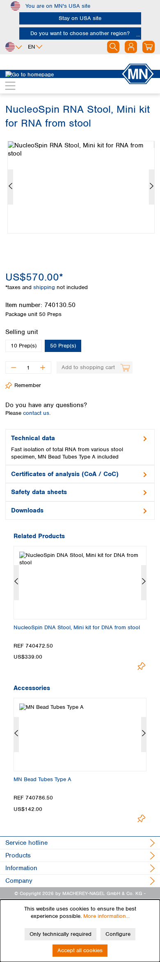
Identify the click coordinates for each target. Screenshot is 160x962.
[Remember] (141, 666)
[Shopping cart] (148, 47)
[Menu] (10, 86)
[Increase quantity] (43, 367)
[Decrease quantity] (13, 367)
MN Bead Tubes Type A (42, 779)
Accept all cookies (80, 950)
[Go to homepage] (63, 74)
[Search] (113, 47)
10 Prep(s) (24, 345)
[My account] (131, 47)
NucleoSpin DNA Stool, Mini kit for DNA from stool (77, 627)
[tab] (80, 447)
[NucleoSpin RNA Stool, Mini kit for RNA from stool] (81, 187)
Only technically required (60, 934)
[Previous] (10, 187)
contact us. (36, 413)
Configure (117, 934)
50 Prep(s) (63, 345)
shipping (45, 287)
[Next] (151, 187)
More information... (106, 916)
